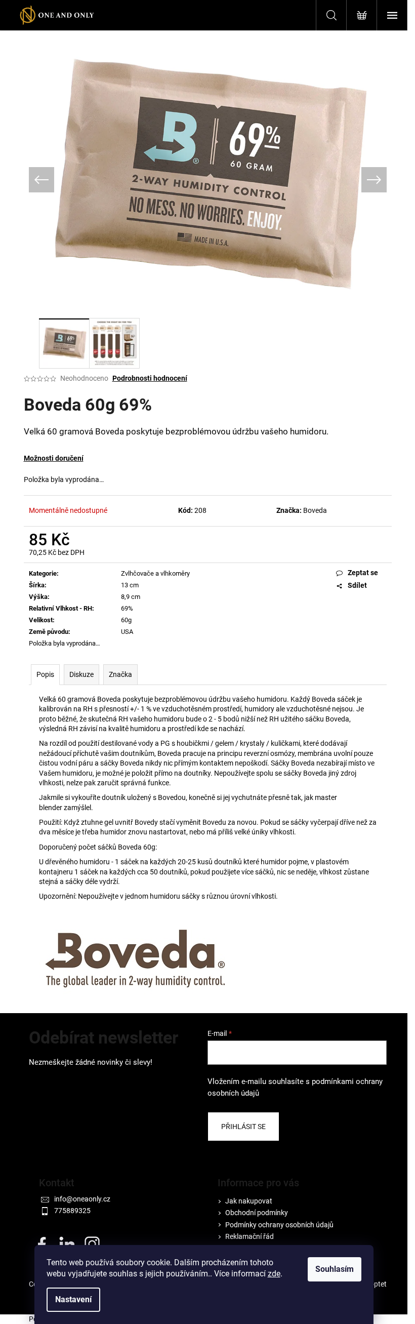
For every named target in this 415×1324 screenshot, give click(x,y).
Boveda (315, 510)
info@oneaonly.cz (82, 1199)
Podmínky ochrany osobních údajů (279, 1225)
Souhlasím (334, 1269)
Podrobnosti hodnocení (149, 378)
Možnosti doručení (54, 458)
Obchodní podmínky (256, 1213)
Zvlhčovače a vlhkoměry (155, 573)
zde (274, 1273)
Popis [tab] (45, 674)
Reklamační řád (249, 1236)
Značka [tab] (120, 674)
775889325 (72, 1211)
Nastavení (73, 1299)
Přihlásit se (243, 1126)
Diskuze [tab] (81, 674)
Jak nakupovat (248, 1201)
